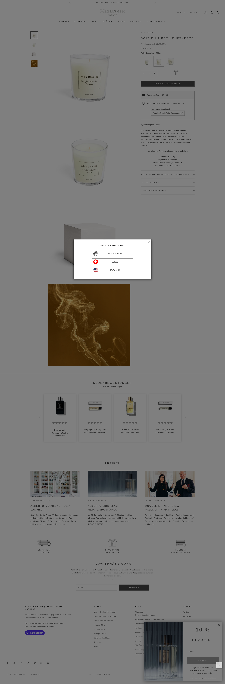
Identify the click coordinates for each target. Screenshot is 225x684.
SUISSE (115, 262)
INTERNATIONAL (115, 254)
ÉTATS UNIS (115, 270)
